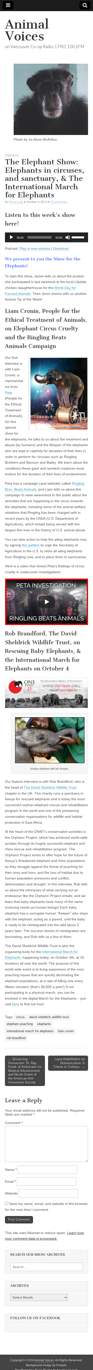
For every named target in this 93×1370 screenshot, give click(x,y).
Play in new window (35, 248)
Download (61, 248)
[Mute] (67, 237)
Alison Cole (16, 202)
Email (10, 1181)
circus (20, 1017)
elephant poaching (20, 1024)
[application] (46, 237)
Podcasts (12, 155)
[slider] (79, 236)
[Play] (11, 237)
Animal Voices (27, 30)
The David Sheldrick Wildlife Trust (50, 787)
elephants (44, 1024)
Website (11, 1193)
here (15, 1004)
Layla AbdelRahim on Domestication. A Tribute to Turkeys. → (69, 1063)
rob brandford (16, 1038)
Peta (8, 393)
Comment (14, 1123)
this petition (31, 545)
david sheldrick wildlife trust (49, 1017)
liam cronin (66, 1031)
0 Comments (58, 202)
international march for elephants (30, 1031)
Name (11, 1170)
